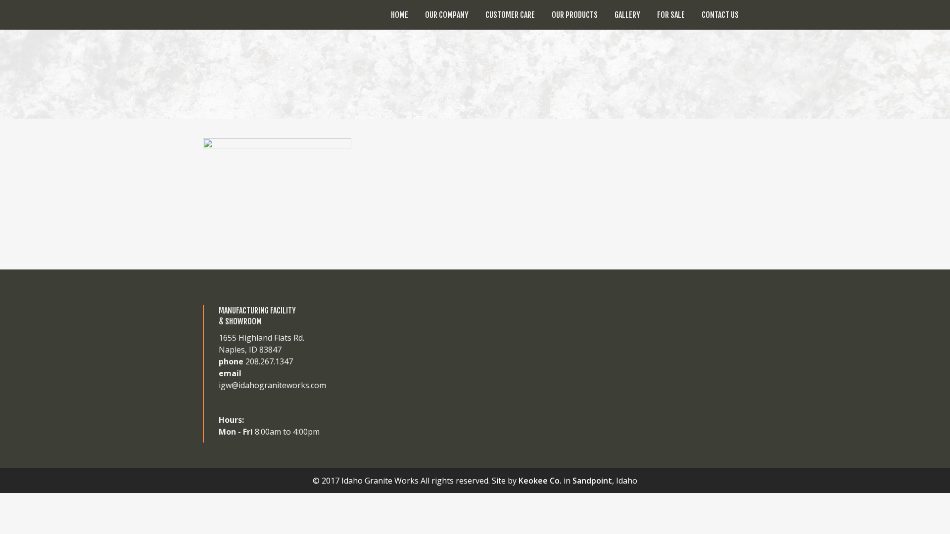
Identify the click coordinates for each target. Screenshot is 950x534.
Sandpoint (592, 480)
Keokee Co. (540, 480)
